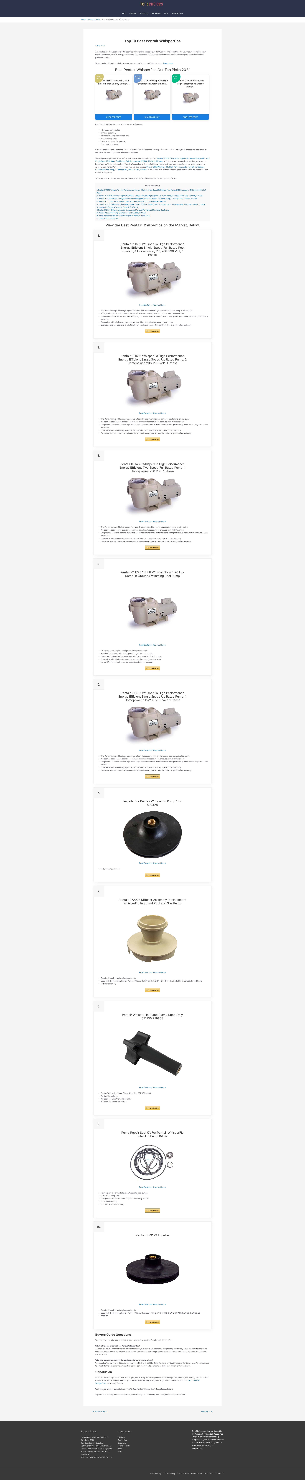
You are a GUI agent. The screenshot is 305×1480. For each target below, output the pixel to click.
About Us (208, 1473)
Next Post (207, 1411)
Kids (166, 13)
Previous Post (99, 1411)
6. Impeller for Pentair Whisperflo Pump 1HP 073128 (117, 207)
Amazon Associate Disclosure (189, 1473)
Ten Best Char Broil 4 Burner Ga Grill (96, 1457)
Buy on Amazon (152, 331)
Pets (124, 13)
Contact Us (219, 1473)
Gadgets (132, 13)
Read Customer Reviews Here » (152, 305)
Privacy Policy (155, 1473)
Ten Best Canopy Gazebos (92, 1443)
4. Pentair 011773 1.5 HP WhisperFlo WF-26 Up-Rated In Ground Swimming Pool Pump (131, 201)
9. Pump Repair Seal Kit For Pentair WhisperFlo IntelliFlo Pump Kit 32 (123, 216)
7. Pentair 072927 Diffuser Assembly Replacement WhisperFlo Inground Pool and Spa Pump (133, 210)
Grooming (144, 13)
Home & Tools (177, 13)
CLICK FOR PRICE (113, 117)
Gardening (156, 13)
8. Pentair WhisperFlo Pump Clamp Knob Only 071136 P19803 (121, 213)
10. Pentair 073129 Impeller (107, 218)
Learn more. (168, 63)
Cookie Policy (169, 1473)
